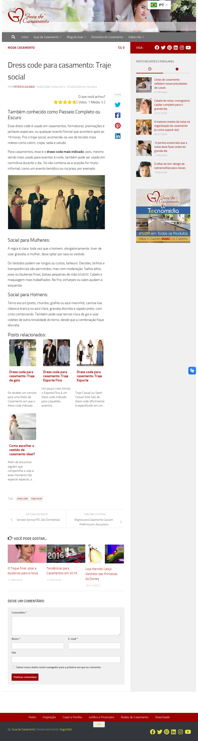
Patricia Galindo (24, 86)
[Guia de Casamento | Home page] (28, 16)
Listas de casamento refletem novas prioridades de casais (170, 83)
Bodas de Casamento (134, 717)
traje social (36, 498)
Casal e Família (72, 717)
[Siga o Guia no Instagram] (181, 47)
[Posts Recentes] (149, 69)
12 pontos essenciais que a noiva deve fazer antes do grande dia (170, 147)
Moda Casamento (21, 47)
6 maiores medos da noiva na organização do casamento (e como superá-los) (172, 126)
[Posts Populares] (176, 69)
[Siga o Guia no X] (163, 47)
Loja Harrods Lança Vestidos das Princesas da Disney (101, 574)
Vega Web (66, 729)
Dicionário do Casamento (107, 37)
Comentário (19, 612)
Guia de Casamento (46, 37)
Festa (32, 717)
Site (14, 652)
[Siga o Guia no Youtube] (188, 47)
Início (25, 37)
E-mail (73, 639)
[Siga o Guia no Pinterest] (169, 47)
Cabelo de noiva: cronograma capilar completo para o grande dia (172, 105)
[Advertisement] (163, 278)
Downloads (162, 717)
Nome (16, 639)
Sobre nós (134, 37)
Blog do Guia (75, 37)
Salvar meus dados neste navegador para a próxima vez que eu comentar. (58, 667)
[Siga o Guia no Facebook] (157, 47)
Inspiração (49, 717)
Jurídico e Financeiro (101, 717)
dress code (22, 498)
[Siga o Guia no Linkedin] (175, 47)
